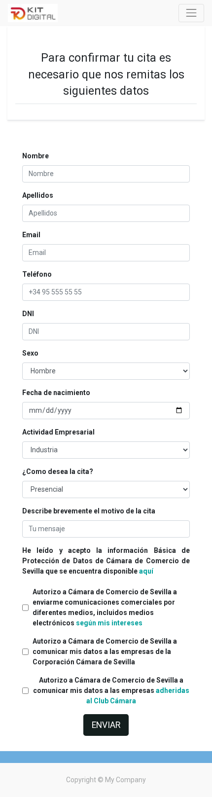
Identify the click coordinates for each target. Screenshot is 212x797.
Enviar (106, 725)
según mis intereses (109, 623)
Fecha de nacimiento (56, 393)
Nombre (35, 156)
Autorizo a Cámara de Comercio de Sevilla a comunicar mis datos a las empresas (111, 690)
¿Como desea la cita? (57, 471)
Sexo (30, 353)
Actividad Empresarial (58, 432)
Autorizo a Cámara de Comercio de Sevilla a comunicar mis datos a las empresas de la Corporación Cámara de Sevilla (105, 651)
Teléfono (37, 274)
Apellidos (37, 195)
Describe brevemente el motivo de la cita (88, 511)
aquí (146, 571)
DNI (28, 314)
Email (31, 235)
